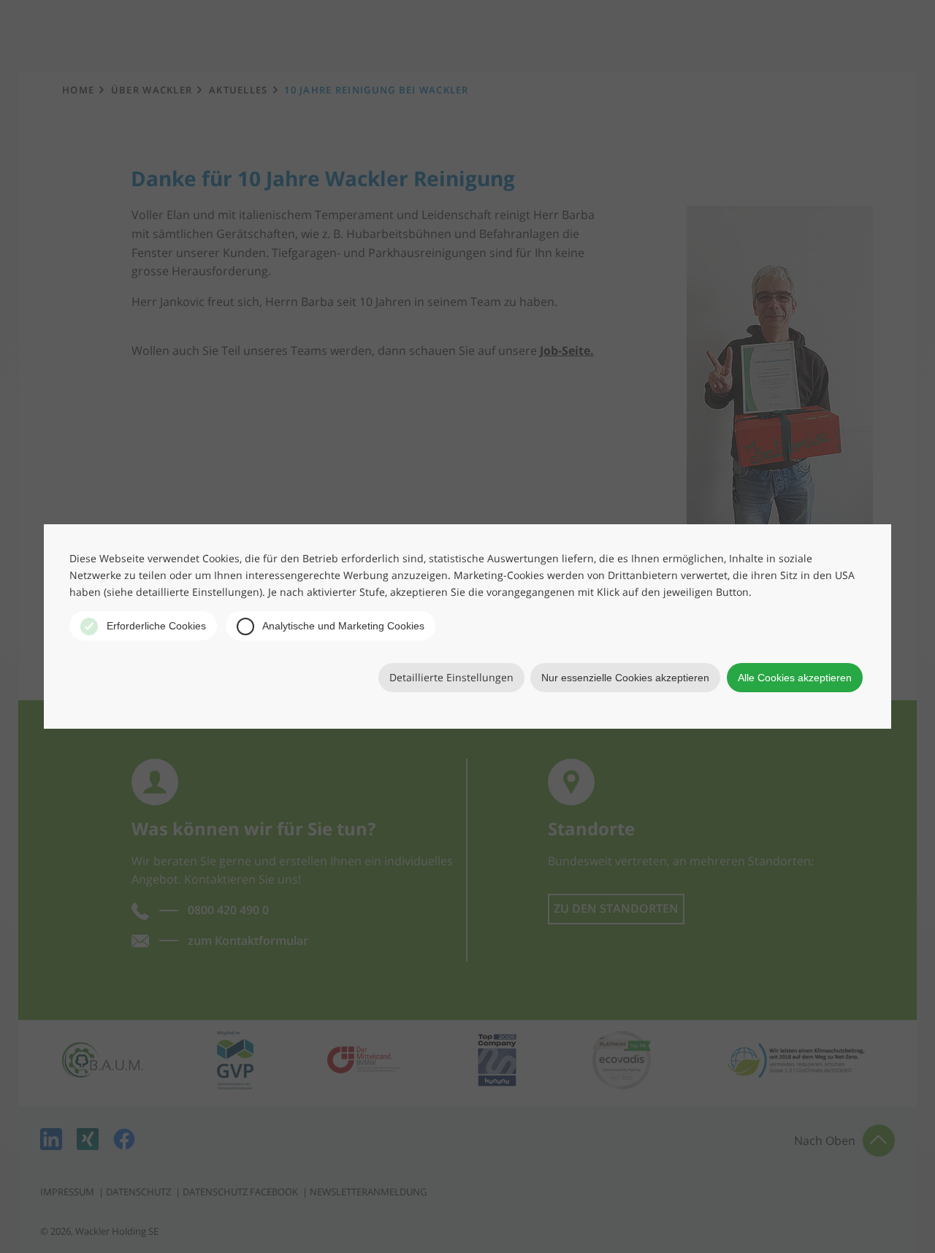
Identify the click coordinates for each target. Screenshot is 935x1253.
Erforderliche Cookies (155, 626)
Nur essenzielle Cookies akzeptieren (625, 677)
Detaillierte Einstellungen (451, 677)
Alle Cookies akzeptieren (795, 677)
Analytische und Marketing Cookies (342, 626)
